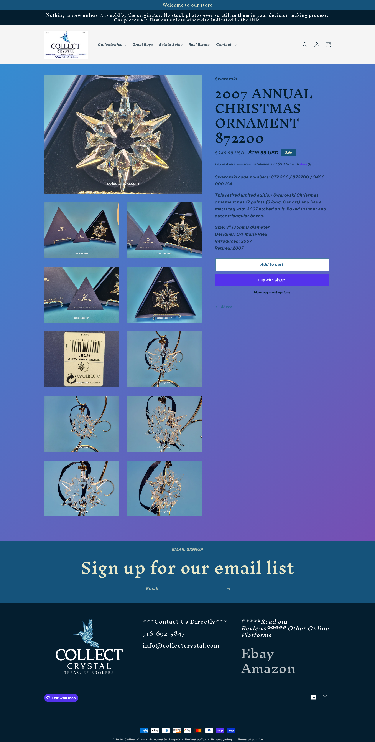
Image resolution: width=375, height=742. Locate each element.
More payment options (272, 292)
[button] (112, 44)
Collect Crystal (136, 739)
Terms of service (250, 739)
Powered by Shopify (164, 739)
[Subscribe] (228, 589)
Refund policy (195, 739)
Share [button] (226, 306)
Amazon (268, 668)
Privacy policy (222, 739)
